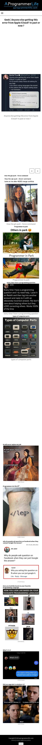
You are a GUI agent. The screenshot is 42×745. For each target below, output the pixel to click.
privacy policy (27, 740)
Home (13, 740)
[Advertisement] (21, 51)
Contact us (19, 740)
